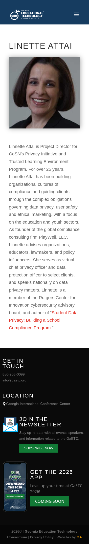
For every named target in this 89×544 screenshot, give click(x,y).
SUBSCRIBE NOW (38, 448)
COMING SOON (49, 501)
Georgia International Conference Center (38, 404)
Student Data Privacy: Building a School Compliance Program (43, 320)
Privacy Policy (42, 537)
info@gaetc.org (14, 380)
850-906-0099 (13, 374)
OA (79, 537)
